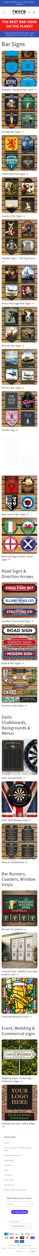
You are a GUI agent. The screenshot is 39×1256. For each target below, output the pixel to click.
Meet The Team (9, 1185)
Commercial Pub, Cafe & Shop (18, 1123)
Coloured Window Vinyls (15, 1016)
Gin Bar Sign (8, 429)
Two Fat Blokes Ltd (18, 1245)
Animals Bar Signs (11, 345)
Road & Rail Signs (11, 663)
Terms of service (32, 1248)
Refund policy (12, 1248)
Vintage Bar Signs (11, 131)
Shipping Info (9, 1160)
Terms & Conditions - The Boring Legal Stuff (17, 1149)
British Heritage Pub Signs (16, 303)
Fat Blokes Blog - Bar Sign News (15, 1190)
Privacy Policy (9, 1180)
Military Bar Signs (11, 387)
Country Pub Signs (12, 216)
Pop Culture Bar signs (13, 514)
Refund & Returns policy (12, 1155)
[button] (4, 12)
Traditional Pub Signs (13, 173)
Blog (5, 1170)
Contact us (8, 1165)
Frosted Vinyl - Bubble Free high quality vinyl (19, 973)
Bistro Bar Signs (10, 474)
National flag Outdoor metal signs (17, 558)
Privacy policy (22, 1248)
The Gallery (8, 1175)
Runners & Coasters (12, 929)
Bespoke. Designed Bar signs (17, 89)
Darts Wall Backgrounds (15, 820)
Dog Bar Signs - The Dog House (19, 258)
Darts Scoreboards (12, 777)
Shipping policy (20, 1251)
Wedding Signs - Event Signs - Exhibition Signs (18, 1080)
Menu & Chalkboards (13, 862)
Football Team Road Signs (16, 621)
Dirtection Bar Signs (13, 705)
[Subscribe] (30, 1204)
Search (6, 1143)
